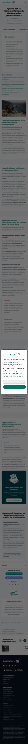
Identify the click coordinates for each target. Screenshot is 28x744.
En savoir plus (13, 391)
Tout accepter (14, 387)
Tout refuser (14, 382)
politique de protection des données (14, 376)
